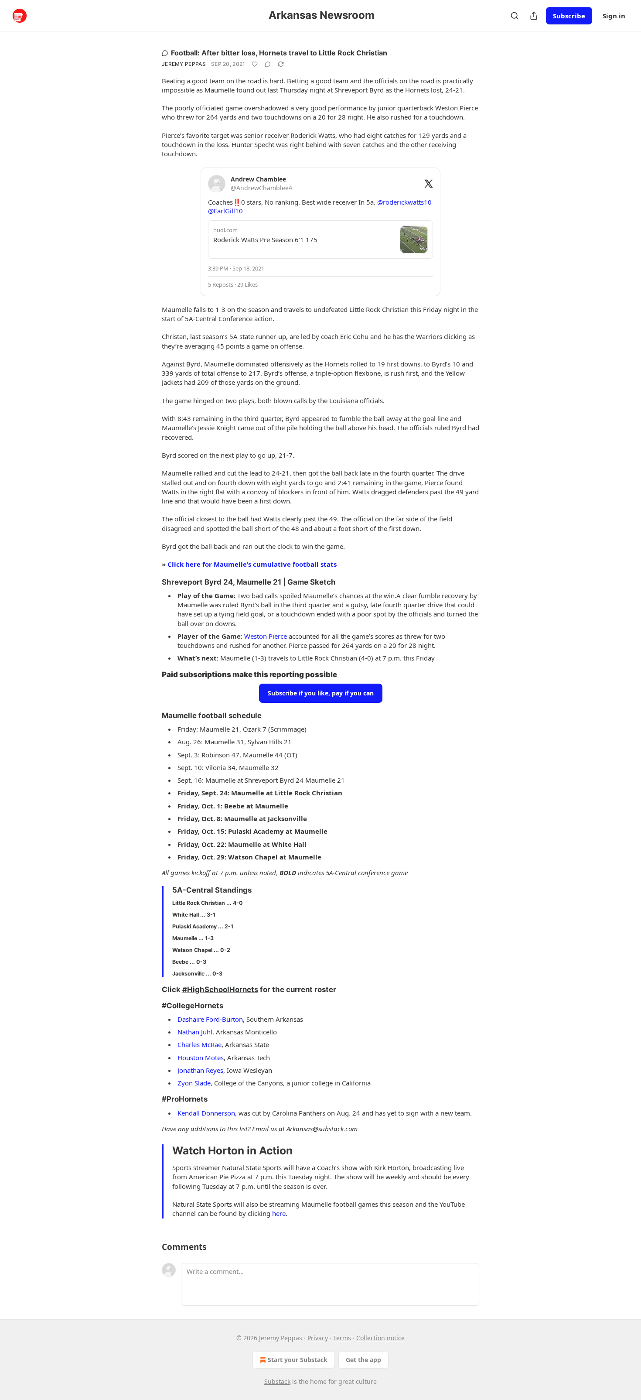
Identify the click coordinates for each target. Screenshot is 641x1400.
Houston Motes (200, 1057)
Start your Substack (297, 1360)
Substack (277, 1381)
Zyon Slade (194, 1082)
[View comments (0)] (267, 64)
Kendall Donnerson (206, 1113)
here (279, 1213)
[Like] (254, 64)
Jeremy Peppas (184, 64)
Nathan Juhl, (195, 1031)
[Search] (514, 15)
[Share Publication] (533, 15)
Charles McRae (199, 1044)
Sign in (614, 15)
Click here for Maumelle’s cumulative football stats (252, 564)
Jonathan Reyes (200, 1070)
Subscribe (569, 15)
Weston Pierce (265, 636)
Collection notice (380, 1338)
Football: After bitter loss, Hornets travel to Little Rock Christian (279, 52)
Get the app (363, 1360)
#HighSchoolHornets (220, 989)
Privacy (317, 1338)
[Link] (150, 582)
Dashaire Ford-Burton (210, 1019)
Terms (342, 1338)
